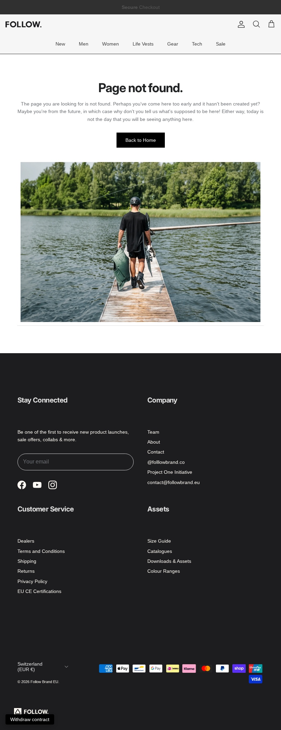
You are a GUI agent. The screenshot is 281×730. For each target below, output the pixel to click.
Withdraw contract (29, 719)
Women (110, 44)
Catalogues (159, 551)
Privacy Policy (32, 581)
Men (83, 44)
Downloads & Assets (169, 561)
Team (153, 432)
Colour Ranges (163, 571)
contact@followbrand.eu (173, 482)
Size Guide (159, 541)
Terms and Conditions (41, 551)
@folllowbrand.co (166, 462)
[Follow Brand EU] (23, 24)
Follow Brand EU (44, 682)
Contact (155, 452)
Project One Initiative (169, 472)
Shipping (26, 561)
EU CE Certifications (39, 591)
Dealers (25, 541)
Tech (197, 44)
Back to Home (140, 140)
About (153, 442)
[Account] (239, 24)
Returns (26, 571)
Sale (220, 44)
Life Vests (143, 44)
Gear (172, 44)
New (60, 44)
